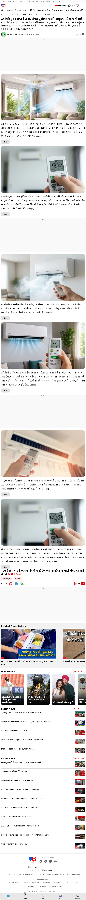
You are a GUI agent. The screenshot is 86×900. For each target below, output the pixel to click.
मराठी (28, 1)
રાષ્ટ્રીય (62, 10)
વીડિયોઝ (32, 10)
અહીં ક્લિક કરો (15, 574)
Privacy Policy (59, 874)
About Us (17, 874)
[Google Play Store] (35, 869)
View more (78, 671)
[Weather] (70, 5)
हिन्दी (3, 1)
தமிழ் (42, 1)
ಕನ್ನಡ (16, 1)
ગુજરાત (26, 10)
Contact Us (8, 874)
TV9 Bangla (56, 882)
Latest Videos (9, 758)
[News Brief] (61, 5)
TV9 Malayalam (28, 886)
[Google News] (16, 583)
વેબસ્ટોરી (80, 10)
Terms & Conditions (73, 874)
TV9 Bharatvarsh (13, 882)
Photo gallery (17, 15)
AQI (73, 5)
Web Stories (8, 671)
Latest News (8, 708)
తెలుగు (22, 1)
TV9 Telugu (35, 882)
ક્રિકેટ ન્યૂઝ (18, 10)
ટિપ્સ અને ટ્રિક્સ (7, 579)
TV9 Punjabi (65, 882)
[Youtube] (11, 583)
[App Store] (49, 871)
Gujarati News (6, 15)
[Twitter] (45, 861)
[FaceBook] (41, 861)
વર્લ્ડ (67, 10)
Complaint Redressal (45, 874)
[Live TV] (77, 5)
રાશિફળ (48, 10)
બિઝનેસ (73, 10)
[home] (2, 10)
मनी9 (54, 1)
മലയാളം (48, 1)
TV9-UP (60, 1)
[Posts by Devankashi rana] (3, 34)
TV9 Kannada (45, 882)
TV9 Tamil (74, 882)
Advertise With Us (29, 874)
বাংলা (33, 1)
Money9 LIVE (57, 886)
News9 (9, 1)
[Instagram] (50, 861)
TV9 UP (38, 886)
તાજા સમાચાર (9, 10)
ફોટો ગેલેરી (40, 10)
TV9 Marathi (24, 882)
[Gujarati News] (3, 5)
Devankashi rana (12, 34)
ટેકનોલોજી (55, 10)
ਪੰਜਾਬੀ (38, 1)
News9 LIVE (46, 886)
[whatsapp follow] (22, 583)
